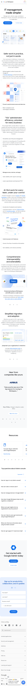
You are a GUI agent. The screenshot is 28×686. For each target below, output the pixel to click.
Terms (6, 681)
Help (2, 683)
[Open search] (25, 2)
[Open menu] (1, 2)
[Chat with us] (23, 682)
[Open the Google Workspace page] (8, 2)
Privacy (2, 681)
